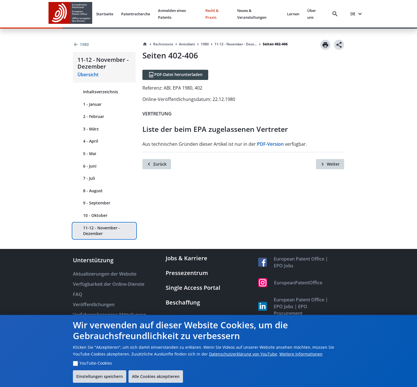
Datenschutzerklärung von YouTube (243, 354)
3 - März (91, 129)
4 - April (90, 141)
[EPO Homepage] (70, 14)
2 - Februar (93, 116)
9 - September (96, 203)
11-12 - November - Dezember (101, 230)
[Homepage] (145, 44)
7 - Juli (89, 178)
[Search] (336, 13)
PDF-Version (270, 144)
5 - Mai (89, 153)
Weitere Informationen (301, 354)
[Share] (339, 45)
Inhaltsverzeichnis (100, 91)
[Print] (325, 45)
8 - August (93, 190)
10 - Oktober (95, 215)
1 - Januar (92, 104)
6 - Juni (89, 166)
